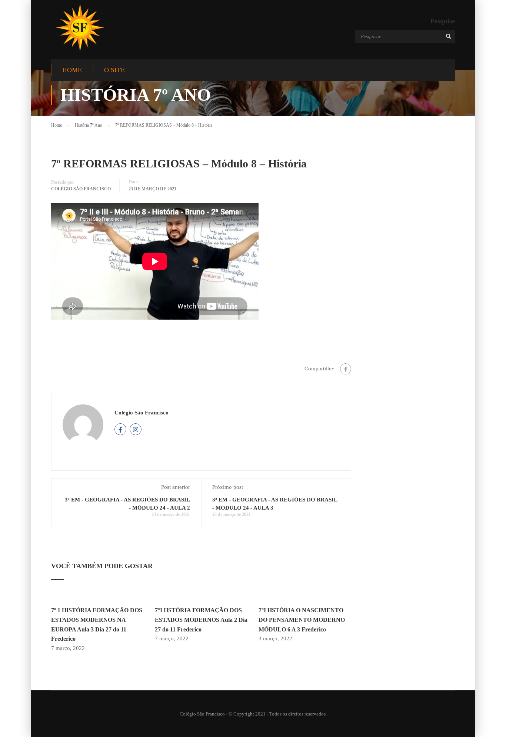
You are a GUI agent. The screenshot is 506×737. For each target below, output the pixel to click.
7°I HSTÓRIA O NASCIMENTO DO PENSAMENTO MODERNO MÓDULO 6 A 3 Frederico (302, 619)
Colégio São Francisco (81, 188)
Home (72, 70)
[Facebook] (345, 368)
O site (114, 70)
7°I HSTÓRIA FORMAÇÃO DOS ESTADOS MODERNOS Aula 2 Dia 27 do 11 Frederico (201, 619)
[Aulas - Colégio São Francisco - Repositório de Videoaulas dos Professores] (80, 27)
